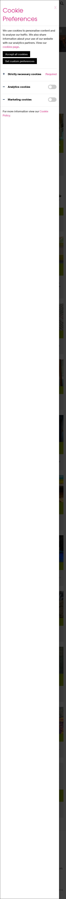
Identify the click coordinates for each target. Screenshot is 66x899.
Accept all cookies (16, 54)
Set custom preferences (19, 61)
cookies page (11, 46)
